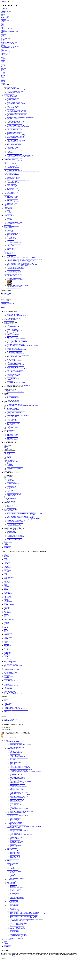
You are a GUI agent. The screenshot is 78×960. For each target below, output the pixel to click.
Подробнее (15, 956)
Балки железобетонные (13, 409)
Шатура (6, 648)
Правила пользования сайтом (11, 707)
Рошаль (6, 630)
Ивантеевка (7, 582)
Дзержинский (7, 567)
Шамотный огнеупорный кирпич (15, 360)
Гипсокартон (7, 195)
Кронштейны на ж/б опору (14, 527)
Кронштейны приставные (13, 524)
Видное (6, 559)
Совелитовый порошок (13, 375)
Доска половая (10, 490)
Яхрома (6, 656)
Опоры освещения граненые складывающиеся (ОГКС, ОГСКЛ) (23, 519)
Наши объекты (7, 546)
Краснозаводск (7, 596)
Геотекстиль (10, 506)
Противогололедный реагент (11, 169)
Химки (5, 642)
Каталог (3, 304)
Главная (3, 1)
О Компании (7, 547)
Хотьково (6, 644)
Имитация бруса (11, 495)
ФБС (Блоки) (10, 424)
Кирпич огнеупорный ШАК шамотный (17, 341)
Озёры (5, 616)
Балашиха (6, 555)
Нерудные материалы (9, 208)
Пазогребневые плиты (9, 193)
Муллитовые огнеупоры (13, 347)
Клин (5, 588)
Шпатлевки (10, 465)
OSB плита (6, 205)
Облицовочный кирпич (13, 397)
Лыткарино (7, 607)
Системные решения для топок (15, 535)
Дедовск (6, 566)
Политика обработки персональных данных (15, 708)
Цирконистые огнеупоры (13, 374)
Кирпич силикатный (12, 396)
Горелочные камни (12, 359)
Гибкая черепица (11, 501)
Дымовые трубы (11, 531)
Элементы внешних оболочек (14, 538)
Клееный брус (10, 480)
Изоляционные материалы (13, 539)
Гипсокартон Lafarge (12, 441)
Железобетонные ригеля (13, 413)
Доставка (6, 544)
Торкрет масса (10, 337)
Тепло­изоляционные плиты (14, 356)
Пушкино (6, 625)
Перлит (9, 379)
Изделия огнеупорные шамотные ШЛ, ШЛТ (18, 385)
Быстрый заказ (4, 950)
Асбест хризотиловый (12, 336)
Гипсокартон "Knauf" (12, 439)
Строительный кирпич (13, 400)
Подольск (6, 622)
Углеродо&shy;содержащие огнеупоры (17, 349)
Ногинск (6, 614)
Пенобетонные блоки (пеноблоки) (16, 392)
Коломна (6, 589)
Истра (5, 584)
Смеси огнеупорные (12, 327)
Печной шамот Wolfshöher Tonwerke (13, 274)
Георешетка (10, 505)
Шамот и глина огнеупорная (14, 330)
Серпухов (6, 634)
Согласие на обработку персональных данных (16, 710)
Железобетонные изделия (10, 173)
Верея (5, 558)
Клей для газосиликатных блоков (15, 316)
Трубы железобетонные (13, 423)
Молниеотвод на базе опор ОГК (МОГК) (17, 520)
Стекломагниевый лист (10, 204)
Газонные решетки (11, 508)
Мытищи (6, 611)
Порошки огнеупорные (13, 326)
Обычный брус (11, 482)
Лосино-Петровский (9, 604)
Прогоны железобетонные (13, 422)
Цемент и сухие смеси (9, 215)
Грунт (8, 453)
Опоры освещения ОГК (10, 256)
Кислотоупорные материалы (14, 352)
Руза (5, 631)
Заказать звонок (5, 302)
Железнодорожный (9, 577)
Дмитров (6, 569)
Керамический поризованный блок (13, 158)
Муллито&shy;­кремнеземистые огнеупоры (18, 342)
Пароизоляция (7, 225)
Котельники (7, 592)
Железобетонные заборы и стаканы (16, 411)
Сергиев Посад (8, 633)
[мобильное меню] (1, 296)
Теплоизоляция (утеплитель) (11, 226)
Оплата (5, 700)
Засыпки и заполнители (13, 334)
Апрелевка (6, 554)
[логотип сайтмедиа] (2, 736)
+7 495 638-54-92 (13, 719)
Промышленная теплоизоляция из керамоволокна (20, 383)
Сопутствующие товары (13, 378)
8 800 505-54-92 (5, 294)
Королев (6, 590)
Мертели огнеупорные (13, 325)
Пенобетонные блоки (9, 159)
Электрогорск (7, 650)
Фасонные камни (11, 532)
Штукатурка (10, 464)
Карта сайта (7, 711)
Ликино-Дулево (8, 601)
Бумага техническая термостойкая (15, 366)
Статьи (5, 543)
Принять (3, 958)
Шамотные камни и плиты (14, 534)
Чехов (5, 646)
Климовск (6, 586)
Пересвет (6, 620)
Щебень (9, 456)
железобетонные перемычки (14, 412)
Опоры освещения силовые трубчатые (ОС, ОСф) (20, 517)
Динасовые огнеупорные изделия (15, 353)
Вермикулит (10, 381)
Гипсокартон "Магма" (12, 434)
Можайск (6, 610)
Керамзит (9, 457)
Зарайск (6, 579)
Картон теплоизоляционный (14, 371)
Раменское (6, 627)
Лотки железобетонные (13, 418)
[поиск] (1, 297)
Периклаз (9, 333)
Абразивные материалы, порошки (15, 364)
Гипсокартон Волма (12, 438)
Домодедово (7, 571)
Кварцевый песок (11, 377)
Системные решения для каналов (15, 536)
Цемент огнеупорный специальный (16, 332)
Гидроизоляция (8, 227)
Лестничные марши (12, 416)
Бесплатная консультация (7, 303)
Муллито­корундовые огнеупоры (15, 344)
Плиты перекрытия (12, 420)
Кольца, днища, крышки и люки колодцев (18, 415)
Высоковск (6, 563)
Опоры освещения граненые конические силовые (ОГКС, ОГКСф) (24, 513)
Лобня (5, 603)
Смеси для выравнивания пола (15, 467)
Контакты (6, 548)
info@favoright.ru (8, 293)
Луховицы (6, 605)
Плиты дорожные (11, 419)
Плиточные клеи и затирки (14, 468)
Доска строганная (11, 486)
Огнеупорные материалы (10, 95)
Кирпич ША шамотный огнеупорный (17, 338)
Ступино (6, 638)
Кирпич (6, 162)
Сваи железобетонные (12, 427)
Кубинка (6, 599)
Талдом (6, 640)
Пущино (6, 626)
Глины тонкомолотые (12, 367)
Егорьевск (6, 575)
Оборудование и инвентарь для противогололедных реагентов (23, 405)
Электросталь (7, 652)
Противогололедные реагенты (15, 404)
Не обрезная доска (11, 488)
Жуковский (7, 578)
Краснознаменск (8, 597)
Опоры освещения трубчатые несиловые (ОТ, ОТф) (20, 516)
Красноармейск (8, 593)
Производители (8, 542)
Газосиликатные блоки (10, 87)
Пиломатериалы (8, 229)
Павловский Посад (9, 619)
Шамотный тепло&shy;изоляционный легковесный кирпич (22, 345)
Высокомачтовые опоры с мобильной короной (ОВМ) (21, 514)
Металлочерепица (11, 499)
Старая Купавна (8, 637)
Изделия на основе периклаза (14, 351)
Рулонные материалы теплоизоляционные (18, 355)
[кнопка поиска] (15, 299)
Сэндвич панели (8, 207)
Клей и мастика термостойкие (14, 357)
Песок (8, 454)
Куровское (6, 600)
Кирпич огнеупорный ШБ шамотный (16, 340)
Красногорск (7, 594)
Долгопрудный (8, 570)
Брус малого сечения (12, 484)
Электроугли (7, 653)
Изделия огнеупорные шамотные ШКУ (17, 368)
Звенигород (7, 581)
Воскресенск (7, 562)
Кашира (6, 585)
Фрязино (6, 641)
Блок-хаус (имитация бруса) (14, 493)
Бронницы (6, 556)
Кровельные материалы (10, 246)
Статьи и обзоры (8, 703)
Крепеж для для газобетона (14, 318)
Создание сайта (12, 737)
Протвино (6, 623)
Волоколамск (7, 560)
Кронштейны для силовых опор (15, 521)
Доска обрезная (11, 487)
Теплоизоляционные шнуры (14, 372)
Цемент (9, 463)
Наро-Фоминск (8, 612)
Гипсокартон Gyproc (12, 435)
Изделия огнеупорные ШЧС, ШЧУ (16, 370)
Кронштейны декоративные (14, 525)
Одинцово (6, 615)
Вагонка (9, 491)
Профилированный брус (13, 483)
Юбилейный (7, 655)
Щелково (6, 649)
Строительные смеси (12, 461)
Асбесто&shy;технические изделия (16, 382)
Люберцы (6, 608)
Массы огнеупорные (12, 329)
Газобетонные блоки (9, 94)
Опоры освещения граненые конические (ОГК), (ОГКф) (21, 512)
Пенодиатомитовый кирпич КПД (15, 363)
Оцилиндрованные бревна (14, 494)
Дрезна (5, 573)
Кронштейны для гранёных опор (15, 523)
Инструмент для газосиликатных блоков (17, 315)
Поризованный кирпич (13, 398)
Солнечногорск (8, 635)
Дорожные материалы (9, 251)
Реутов (5, 629)
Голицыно (6, 564)
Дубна (5, 574)
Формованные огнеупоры (13, 362)
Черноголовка (7, 645)
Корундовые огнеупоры (13, 348)
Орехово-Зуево (7, 618)
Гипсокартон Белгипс (12, 437)
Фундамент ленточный (13, 426)
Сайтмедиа (3, 737)
